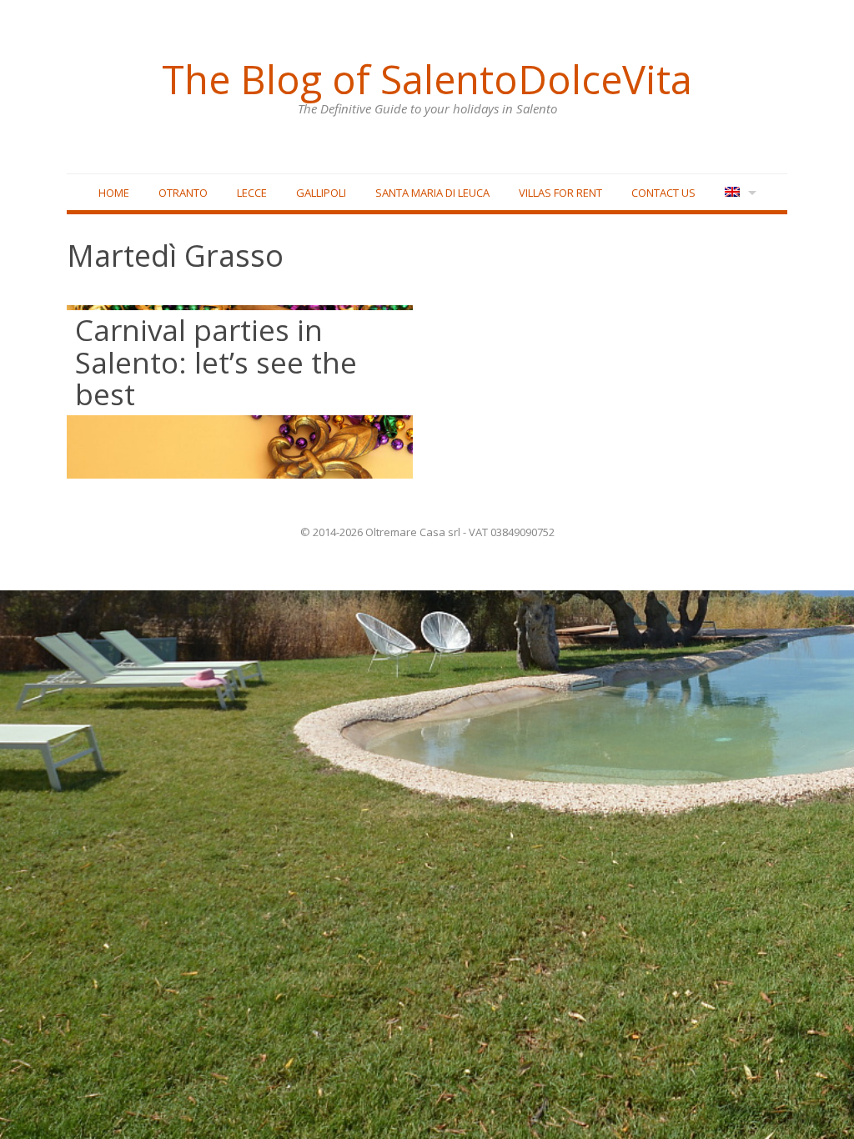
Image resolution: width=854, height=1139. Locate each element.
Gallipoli (321, 192)
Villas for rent (560, 192)
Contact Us (663, 192)
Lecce (252, 192)
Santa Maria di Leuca (432, 192)
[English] (738, 193)
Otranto (183, 192)
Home (113, 192)
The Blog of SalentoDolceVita (427, 79)
